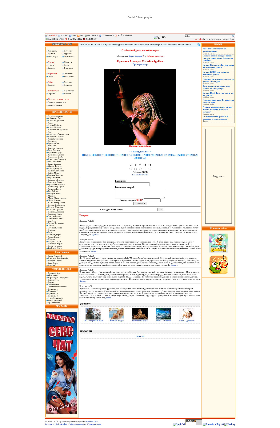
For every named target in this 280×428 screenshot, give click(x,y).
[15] (135, 155)
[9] (109, 155)
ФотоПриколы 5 (55, 298)
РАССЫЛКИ (92, 35)
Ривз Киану (53, 263)
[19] (152, 155)
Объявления (53, 284)
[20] (157, 155)
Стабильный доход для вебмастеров (140, 50)
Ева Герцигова (54, 161)
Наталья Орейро (55, 209)
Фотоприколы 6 (55, 300)
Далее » (95, 234)
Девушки (68, 82)
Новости (68, 62)
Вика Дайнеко (54, 150)
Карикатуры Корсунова (58, 277)
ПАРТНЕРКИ (108, 35)
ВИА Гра (52, 145)
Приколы (52, 53)
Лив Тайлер (53, 191)
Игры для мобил (218, 228)
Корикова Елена (55, 182)
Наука (66, 65)
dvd (232, 39)
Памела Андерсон (56, 212)
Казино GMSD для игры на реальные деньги (216, 73)
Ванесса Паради (55, 148)
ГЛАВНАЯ (52, 35)
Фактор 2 (52, 265)
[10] (113, 155)
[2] (86, 155)
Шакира (51, 239)
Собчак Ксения (55, 228)
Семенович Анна (55, 218)
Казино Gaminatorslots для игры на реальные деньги (218, 66)
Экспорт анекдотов (57, 102)
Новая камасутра (140, 320)
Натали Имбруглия (56, 205)
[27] (187, 155)
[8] (106, 155)
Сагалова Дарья (55, 214)
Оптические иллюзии (57, 286)
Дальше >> (145, 151)
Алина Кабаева (55, 125)
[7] (103, 155)
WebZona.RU (92, 421)
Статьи (51, 62)
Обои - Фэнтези (163, 320)
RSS (81, 35)
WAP (74, 35)
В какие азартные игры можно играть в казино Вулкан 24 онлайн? (217, 109)
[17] (144, 155)
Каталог (67, 93)
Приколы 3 (53, 293)
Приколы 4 (53, 296)
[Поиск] (233, 36)
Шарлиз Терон (54, 241)
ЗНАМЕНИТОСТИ (62, 112)
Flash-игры (53, 56)
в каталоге (216, 39)
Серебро (52, 221)
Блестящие (53, 141)
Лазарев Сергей (55, 260)
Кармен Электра (55, 175)
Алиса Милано (54, 127)
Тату (50, 232)
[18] (148, 155)
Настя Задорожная (56, 202)
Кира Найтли (54, 177)
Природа (68, 85)
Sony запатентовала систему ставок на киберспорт (216, 87)
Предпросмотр (140, 64)
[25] (179, 155)
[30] (136, 158)
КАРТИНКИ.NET (56, 39)
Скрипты (52, 93)
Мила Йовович (55, 200)
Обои (50, 82)
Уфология (68, 68)
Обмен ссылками (77, 424)
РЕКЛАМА (62, 306)
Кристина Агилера (56, 184)
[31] (140, 158)
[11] (117, 155)
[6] (99, 155)
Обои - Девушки (186, 320)
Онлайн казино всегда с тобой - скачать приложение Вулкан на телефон (218, 58)
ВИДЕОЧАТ (91, 39)
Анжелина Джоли (56, 136)
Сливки (51, 225)
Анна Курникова (55, 139)
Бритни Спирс (54, 143)
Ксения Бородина (56, 186)
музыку (226, 39)
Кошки (51, 282)
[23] (170, 155)
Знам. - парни (62, 252)
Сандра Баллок (54, 216)
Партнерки (69, 91)
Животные (69, 76)
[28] (192, 155)
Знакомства (69, 56)
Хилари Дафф (54, 234)
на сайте (199, 39)
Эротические (54, 302)
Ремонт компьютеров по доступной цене (214, 50)
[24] (174, 155)
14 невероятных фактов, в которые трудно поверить (215, 117)
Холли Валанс (54, 237)
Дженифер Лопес (56, 155)
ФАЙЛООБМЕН (125, 35)
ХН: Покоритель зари (93, 320)
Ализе (50, 123)
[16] (139, 155)
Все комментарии (140, 175)
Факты (51, 65)
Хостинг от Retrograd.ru (56, 424)
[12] (122, 155)
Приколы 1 (53, 289)
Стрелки (51, 230)
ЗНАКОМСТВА (75, 39)
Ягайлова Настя (55, 248)
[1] (83, 155)
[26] (183, 155)
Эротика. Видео (116, 320)
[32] (144, 158)
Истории (68, 51)
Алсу (50, 132)
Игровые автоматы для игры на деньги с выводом (218, 80)
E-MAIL (64, 35)
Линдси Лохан (54, 193)
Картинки (52, 73)
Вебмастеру (53, 91)
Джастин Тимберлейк (58, 258)
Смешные (68, 73)
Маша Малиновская (57, 198)
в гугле (207, 39)
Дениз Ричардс (55, 152)
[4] (93, 155)
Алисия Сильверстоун (58, 129)
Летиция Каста (54, 189)
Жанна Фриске (55, 166)
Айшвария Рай (54, 118)
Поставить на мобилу (140, 146)
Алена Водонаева (56, 120)
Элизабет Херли (55, 244)
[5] (96, 155)
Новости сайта (208, 53)
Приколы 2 (53, 291)
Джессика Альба (55, 157)
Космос (51, 68)
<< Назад (134, 151)
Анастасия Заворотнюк (58, 134)
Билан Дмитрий (55, 256)
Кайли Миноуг (55, 173)
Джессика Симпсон (57, 159)
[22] (165, 155)
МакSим (51, 196)
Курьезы (67, 53)
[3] (90, 155)
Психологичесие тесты (58, 99)
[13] (126, 155)
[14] (130, 155)
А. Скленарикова (55, 116)
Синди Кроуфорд (56, 223)
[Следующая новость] (199, 44)
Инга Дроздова (55, 168)
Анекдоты (52, 51)
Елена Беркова (54, 164)
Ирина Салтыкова (56, 171)
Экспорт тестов (55, 105)
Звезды (51, 76)
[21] (161, 155)
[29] (196, 155)
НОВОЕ (218, 44)
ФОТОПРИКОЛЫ (61, 269)
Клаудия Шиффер (56, 180)
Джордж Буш (54, 273)
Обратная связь (94, 424)
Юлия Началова (55, 246)
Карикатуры (53, 280)
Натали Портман (55, 207)
